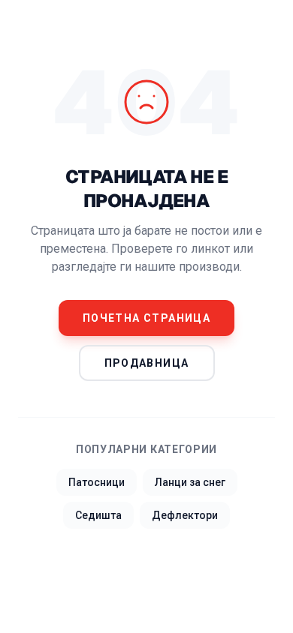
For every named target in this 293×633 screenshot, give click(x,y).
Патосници (96, 482)
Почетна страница (146, 318)
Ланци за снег (190, 482)
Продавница (146, 363)
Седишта (98, 515)
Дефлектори (185, 515)
